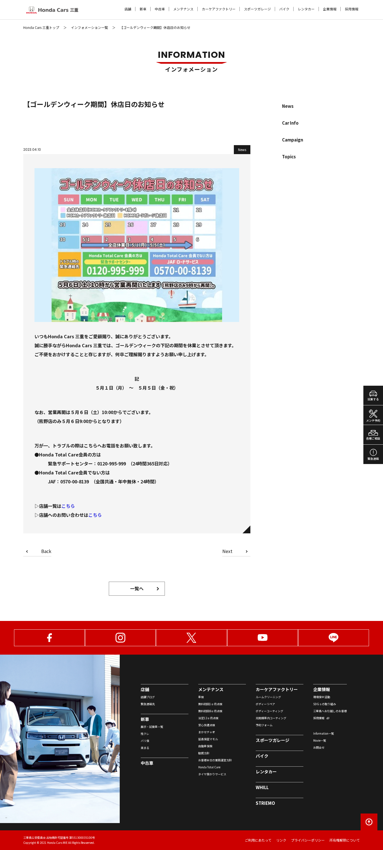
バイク (284, 9)
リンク (281, 840)
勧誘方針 (203, 753)
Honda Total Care (209, 767)
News (288, 106)
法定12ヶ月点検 (208, 718)
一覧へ (137, 588)
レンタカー (306, 9)
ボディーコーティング (269, 711)
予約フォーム (264, 725)
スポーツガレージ (257, 9)
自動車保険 (205, 746)
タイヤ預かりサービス (212, 774)
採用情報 (351, 9)
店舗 (127, 9)
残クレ (145, 734)
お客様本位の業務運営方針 (215, 760)
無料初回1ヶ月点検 (210, 704)
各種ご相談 (373, 438)
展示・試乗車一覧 (152, 727)
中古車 (160, 9)
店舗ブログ (148, 697)
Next (227, 551)
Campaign (292, 140)
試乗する (373, 399)
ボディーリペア (265, 704)
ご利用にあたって (258, 840)
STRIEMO (265, 803)
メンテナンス (183, 9)
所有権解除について (344, 840)
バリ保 (145, 741)
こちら (68, 505)
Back (46, 551)
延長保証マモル (208, 739)
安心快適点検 (206, 725)
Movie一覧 (319, 740)
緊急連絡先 (148, 704)
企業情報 (329, 9)
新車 (143, 9)
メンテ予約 (373, 420)
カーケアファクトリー (219, 9)
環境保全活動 (321, 697)
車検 (201, 697)
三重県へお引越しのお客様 (330, 711)
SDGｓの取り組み (324, 704)
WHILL (262, 787)
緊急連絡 (373, 458)
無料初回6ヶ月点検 (210, 711)
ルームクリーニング (268, 697)
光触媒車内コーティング (271, 718)
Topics (289, 156)
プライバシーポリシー (308, 840)
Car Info (290, 123)
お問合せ (318, 747)
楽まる (145, 748)
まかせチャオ (206, 732)
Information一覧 (323, 733)
